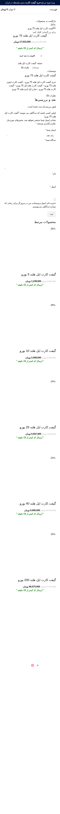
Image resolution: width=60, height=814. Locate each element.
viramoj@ (29, 726)
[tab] (35, 67)
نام (54, 174)
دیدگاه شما (50, 140)
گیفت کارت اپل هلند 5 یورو (38, 274)
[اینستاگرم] (32, 665)
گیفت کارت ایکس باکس (30, 699)
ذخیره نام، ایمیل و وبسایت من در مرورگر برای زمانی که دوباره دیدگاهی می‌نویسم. (30, 205)
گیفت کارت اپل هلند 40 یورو (38, 503)
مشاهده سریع (52, 299)
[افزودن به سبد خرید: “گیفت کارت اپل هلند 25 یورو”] (52, 445)
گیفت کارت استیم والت (30, 692)
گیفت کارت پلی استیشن (30, 711)
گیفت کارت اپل (30, 705)
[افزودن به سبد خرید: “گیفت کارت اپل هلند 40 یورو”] (52, 521)
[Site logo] (30, 9)
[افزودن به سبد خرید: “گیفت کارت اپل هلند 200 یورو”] (52, 598)
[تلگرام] (37, 665)
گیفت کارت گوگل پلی (30, 686)
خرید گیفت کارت (30, 680)
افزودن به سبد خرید (27, 56)
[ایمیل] (22, 665)
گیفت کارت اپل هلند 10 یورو (38, 351)
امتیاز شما (50, 130)
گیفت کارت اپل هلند (27, 63)
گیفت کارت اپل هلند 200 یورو (37, 580)
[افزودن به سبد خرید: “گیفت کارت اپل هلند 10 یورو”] (52, 369)
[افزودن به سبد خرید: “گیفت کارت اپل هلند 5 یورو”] (52, 292)
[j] (27, 665)
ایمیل (53, 186)
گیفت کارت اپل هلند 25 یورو (38, 427)
